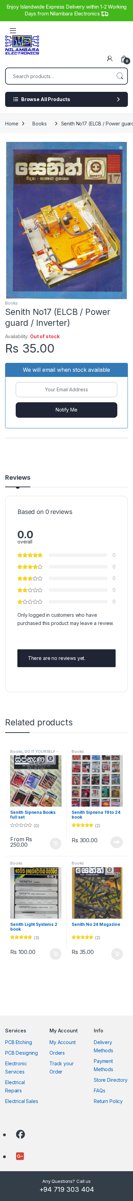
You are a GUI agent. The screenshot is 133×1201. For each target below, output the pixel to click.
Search (119, 76)
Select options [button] (53, 843)
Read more (116, 842)
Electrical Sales (21, 1101)
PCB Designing (21, 1053)
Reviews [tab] (17, 478)
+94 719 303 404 (66, 1189)
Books (39, 123)
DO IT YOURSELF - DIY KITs (34, 753)
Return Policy (108, 1101)
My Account (62, 1042)
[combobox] (59, 76)
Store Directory (111, 1080)
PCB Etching (18, 1042)
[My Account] (110, 58)
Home (11, 123)
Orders (57, 1053)
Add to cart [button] (55, 954)
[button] (121, 148)
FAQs (99, 1090)
